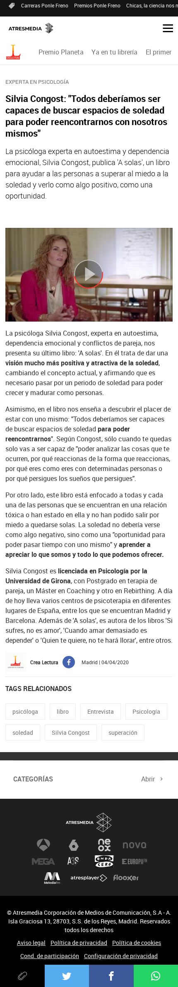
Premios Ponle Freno (97, 5)
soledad (22, 732)
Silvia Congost (71, 732)
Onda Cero (104, 861)
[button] (164, 28)
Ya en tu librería (114, 52)
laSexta (73, 845)
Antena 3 (43, 845)
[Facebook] (111, 976)
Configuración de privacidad (121, 956)
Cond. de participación (49, 956)
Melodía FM (52, 878)
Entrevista (100, 711)
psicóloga (25, 711)
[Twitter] (67, 976)
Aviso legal (31, 943)
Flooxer (125, 878)
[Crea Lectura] (14, 52)
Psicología (146, 711)
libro (63, 711)
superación (122, 732)
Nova (134, 845)
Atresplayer (89, 878)
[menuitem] (61, 52)
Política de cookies (136, 943)
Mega (43, 861)
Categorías (33, 778)
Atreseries (73, 861)
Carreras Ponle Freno (44, 5)
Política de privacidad (79, 943)
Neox (104, 845)
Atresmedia (89, 822)
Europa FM (134, 861)
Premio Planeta (61, 52)
